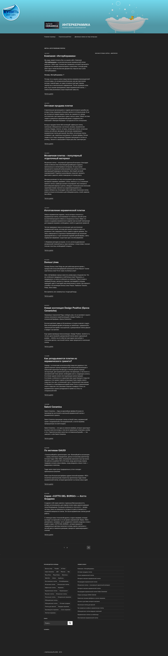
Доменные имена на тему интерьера (86, 37)
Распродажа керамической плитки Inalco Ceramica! (92, 591)
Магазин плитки (49, 594)
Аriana (54, 578)
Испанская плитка (50, 584)
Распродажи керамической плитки (87, 582)
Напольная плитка (50, 597)
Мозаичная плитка (61, 594)
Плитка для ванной (50, 606)
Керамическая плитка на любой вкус (88, 614)
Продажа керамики (63, 606)
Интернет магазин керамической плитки (89, 578)
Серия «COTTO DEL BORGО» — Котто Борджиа (65, 497)
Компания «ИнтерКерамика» (60, 55)
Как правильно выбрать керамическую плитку (91, 608)
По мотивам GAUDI (55, 450)
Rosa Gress (56, 575)
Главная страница (49, 37)
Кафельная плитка (50, 587)
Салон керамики (65, 609)
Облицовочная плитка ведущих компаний (90, 611)
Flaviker (57, 568)
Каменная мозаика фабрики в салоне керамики (91, 598)
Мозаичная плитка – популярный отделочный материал (63, 157)
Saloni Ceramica (53, 406)
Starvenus (65, 575)
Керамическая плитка (51, 590)
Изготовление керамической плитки (64, 210)
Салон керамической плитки (86, 575)
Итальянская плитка (63, 584)
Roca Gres (48, 575)
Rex (69, 572)
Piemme (63, 572)
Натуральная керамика (64, 597)
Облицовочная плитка (51, 600)
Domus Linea (51, 262)
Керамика (61, 587)
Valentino (47, 578)
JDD (57, 572)
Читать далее (48, 94)
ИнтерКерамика (76, 24)
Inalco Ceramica (49, 572)
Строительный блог (65, 37)
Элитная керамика (50, 613)
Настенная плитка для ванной (86, 605)
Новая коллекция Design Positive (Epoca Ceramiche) (66, 309)
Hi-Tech (63, 568)
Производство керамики (52, 609)
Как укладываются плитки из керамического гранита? (60, 360)
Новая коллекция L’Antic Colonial (87, 595)
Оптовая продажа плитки (58, 105)
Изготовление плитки (51, 581)
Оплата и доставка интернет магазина (89, 601)
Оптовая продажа (65, 603)
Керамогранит (64, 590)
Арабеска (61, 578)
